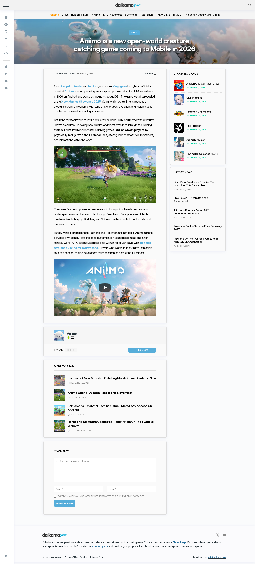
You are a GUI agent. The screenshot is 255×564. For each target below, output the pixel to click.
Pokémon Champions (198, 111)
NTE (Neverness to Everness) (120, 14)
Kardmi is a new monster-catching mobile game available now (112, 378)
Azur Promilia (194, 97)
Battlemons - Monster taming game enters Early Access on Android (110, 408)
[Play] (105, 287)
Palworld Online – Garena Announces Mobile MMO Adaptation (196, 240)
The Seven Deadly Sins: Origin (202, 14)
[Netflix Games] (6, 81)
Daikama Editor (66, 73)
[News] (6, 17)
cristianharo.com (217, 557)
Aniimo (96, 14)
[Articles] (6, 31)
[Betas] (6, 46)
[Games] (6, 24)
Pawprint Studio (71, 86)
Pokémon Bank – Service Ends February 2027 (198, 228)
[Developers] (6, 53)
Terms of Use (71, 557)
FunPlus (93, 86)
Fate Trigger (193, 125)
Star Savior (148, 14)
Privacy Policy (97, 557)
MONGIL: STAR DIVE (169, 14)
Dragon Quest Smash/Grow (202, 83)
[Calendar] (6, 39)
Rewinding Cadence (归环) (202, 153)
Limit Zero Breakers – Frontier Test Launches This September (194, 184)
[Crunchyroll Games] (6, 88)
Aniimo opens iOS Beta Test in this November (100, 392)
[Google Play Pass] (6, 73)
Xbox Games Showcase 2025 (81, 101)
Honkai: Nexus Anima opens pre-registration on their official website (111, 424)
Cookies (84, 557)
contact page (100, 546)
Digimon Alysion (195, 139)
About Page (179, 542)
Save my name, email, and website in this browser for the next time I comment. (101, 496)
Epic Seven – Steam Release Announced (191, 199)
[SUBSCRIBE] (6, 556)
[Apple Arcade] (6, 66)
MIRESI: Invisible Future (74, 14)
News (134, 32)
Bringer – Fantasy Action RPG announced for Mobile (191, 212)
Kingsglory (120, 86)
